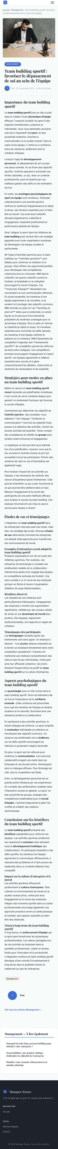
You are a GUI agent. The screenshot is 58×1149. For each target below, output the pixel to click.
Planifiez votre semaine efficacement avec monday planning (26, 1063)
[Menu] (52, 2)
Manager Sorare (20, 1092)
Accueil (6, 10)
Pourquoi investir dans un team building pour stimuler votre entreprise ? (28, 1045)
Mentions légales (10, 1126)
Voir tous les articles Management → (23, 1009)
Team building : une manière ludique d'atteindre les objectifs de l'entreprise (25, 1054)
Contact (6, 1131)
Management (17, 10)
